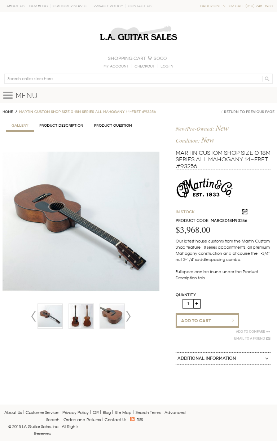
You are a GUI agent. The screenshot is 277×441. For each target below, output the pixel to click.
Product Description (61, 125)
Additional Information (206, 358)
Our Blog (38, 6)
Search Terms (148, 412)
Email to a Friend (249, 338)
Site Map (123, 412)
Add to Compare (250, 331)
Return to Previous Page (249, 112)
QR (96, 412)
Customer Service (71, 6)
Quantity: (186, 295)
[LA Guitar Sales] (138, 22)
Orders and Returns (82, 419)
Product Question (113, 125)
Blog (107, 412)
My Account (116, 66)
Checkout (145, 66)
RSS (140, 419)
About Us (15, 6)
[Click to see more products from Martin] (204, 175)
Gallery (20, 125)
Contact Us (139, 6)
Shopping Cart (127, 58)
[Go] (266, 78)
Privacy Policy (108, 6)
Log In (167, 66)
